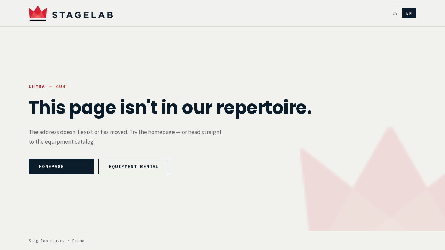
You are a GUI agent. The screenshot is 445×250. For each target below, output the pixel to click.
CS (395, 13)
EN (409, 13)
